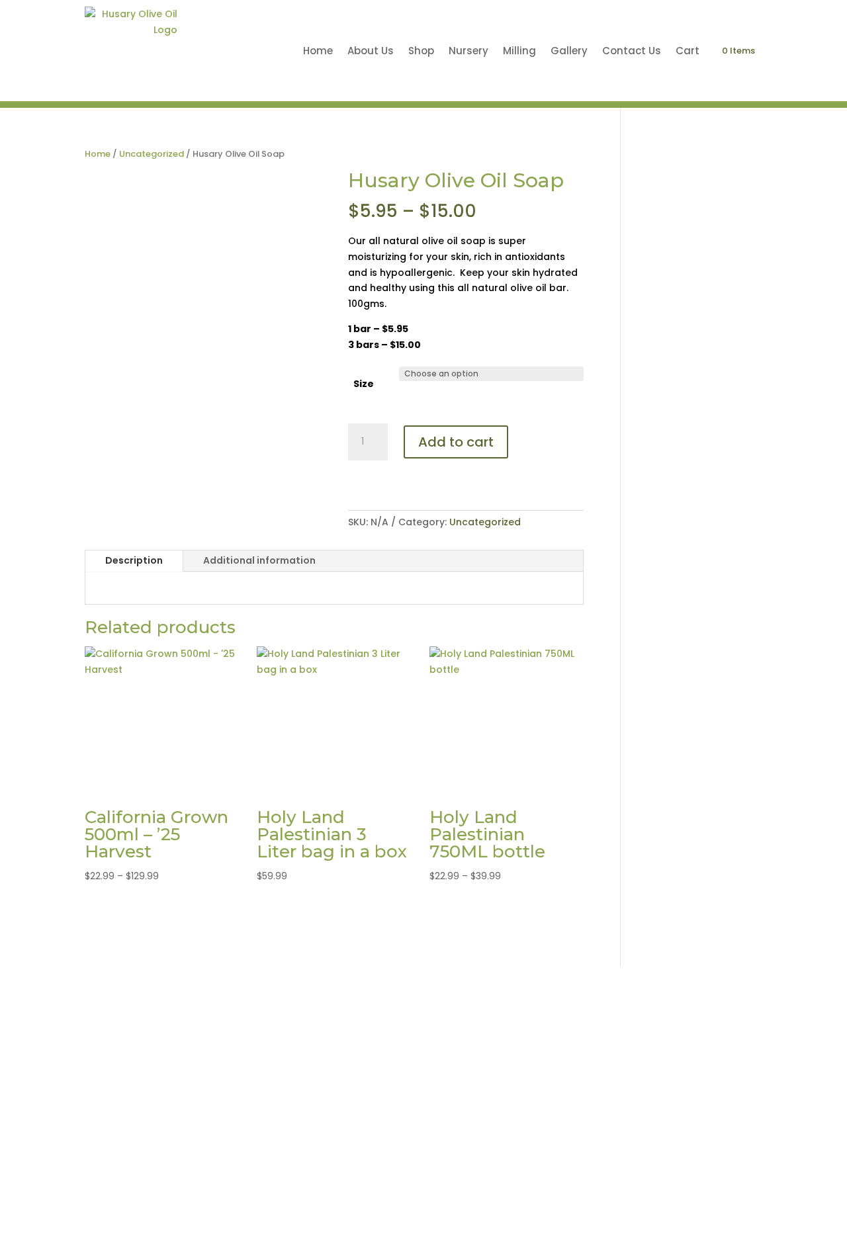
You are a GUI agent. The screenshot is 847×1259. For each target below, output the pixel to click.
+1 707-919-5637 (722, 1024)
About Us (370, 51)
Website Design (500, 1200)
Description (134, 560)
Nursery (468, 51)
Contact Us (631, 51)
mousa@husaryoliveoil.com (659, 1134)
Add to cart (456, 442)
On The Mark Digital (601, 1200)
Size (363, 383)
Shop (421, 51)
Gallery (569, 51)
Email (609, 1114)
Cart (687, 51)
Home (318, 51)
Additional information (259, 560)
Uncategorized (151, 154)
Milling (519, 51)
